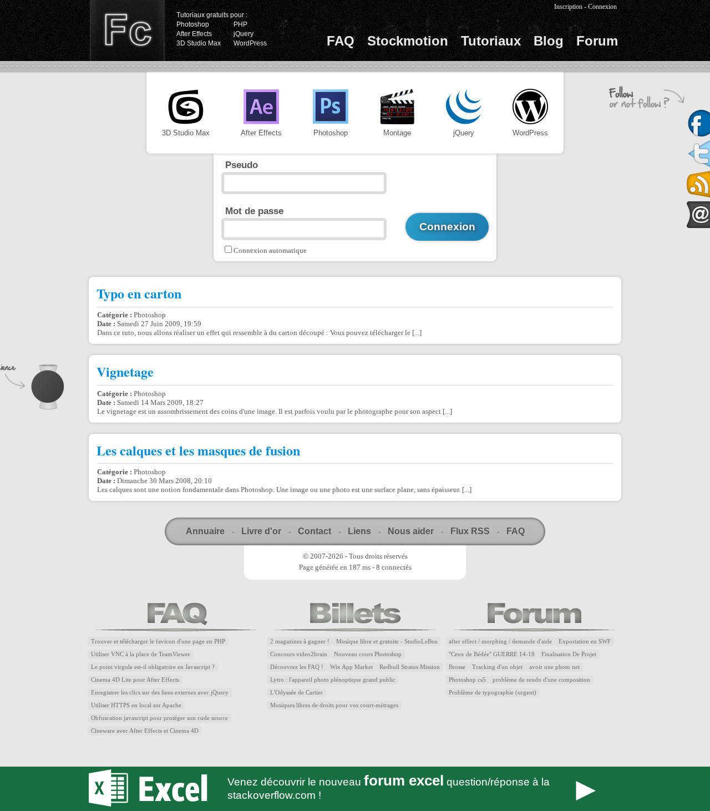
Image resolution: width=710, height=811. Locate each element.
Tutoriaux (491, 40)
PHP (240, 24)
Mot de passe (254, 210)
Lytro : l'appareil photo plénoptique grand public (332, 680)
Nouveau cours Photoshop (368, 654)
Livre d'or (261, 531)
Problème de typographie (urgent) (492, 693)
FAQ (340, 40)
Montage (397, 133)
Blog (549, 40)
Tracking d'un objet (497, 667)
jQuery (243, 34)
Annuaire (205, 531)
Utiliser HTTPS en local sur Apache (136, 705)
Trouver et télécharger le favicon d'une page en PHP (158, 641)
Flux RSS (470, 531)
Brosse (457, 667)
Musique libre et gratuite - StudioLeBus (386, 641)
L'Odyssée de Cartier (296, 693)
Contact (314, 531)
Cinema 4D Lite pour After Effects (135, 680)
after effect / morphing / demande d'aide (500, 641)
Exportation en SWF (585, 641)
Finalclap (127, 30)
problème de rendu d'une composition (541, 680)
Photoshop (192, 24)
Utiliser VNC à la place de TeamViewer (140, 654)
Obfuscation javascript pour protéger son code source (159, 718)
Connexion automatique (270, 250)
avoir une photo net (554, 667)
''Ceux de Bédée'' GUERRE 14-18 (492, 654)
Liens (359, 531)
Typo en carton (139, 293)
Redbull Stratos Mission (409, 667)
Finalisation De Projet (568, 654)
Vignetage (125, 371)
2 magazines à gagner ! (299, 641)
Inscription (568, 7)
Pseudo (241, 164)
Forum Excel (355, 789)
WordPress (250, 43)
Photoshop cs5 (467, 680)
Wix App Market (351, 667)
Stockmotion (407, 40)
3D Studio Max (198, 43)
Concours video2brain (298, 654)
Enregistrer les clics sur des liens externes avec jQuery (160, 693)
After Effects (194, 34)
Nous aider (411, 531)
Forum (597, 40)
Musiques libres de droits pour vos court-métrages (334, 705)
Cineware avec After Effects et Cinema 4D (145, 731)
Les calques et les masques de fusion (198, 450)
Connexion (602, 7)
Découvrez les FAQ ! (296, 667)
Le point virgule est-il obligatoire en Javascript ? (153, 667)
